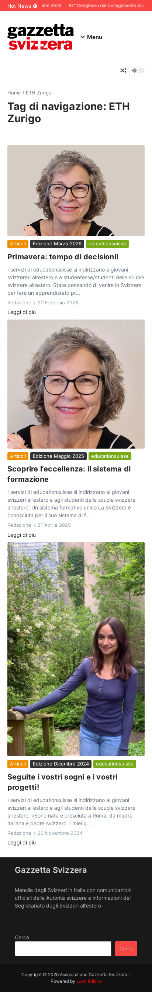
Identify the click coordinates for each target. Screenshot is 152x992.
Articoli (18, 243)
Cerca (22, 937)
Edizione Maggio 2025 (58, 456)
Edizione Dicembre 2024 (61, 764)
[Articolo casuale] (123, 70)
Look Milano (89, 981)
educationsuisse (107, 243)
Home (14, 93)
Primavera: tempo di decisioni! (62, 256)
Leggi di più (21, 312)
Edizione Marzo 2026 (57, 243)
